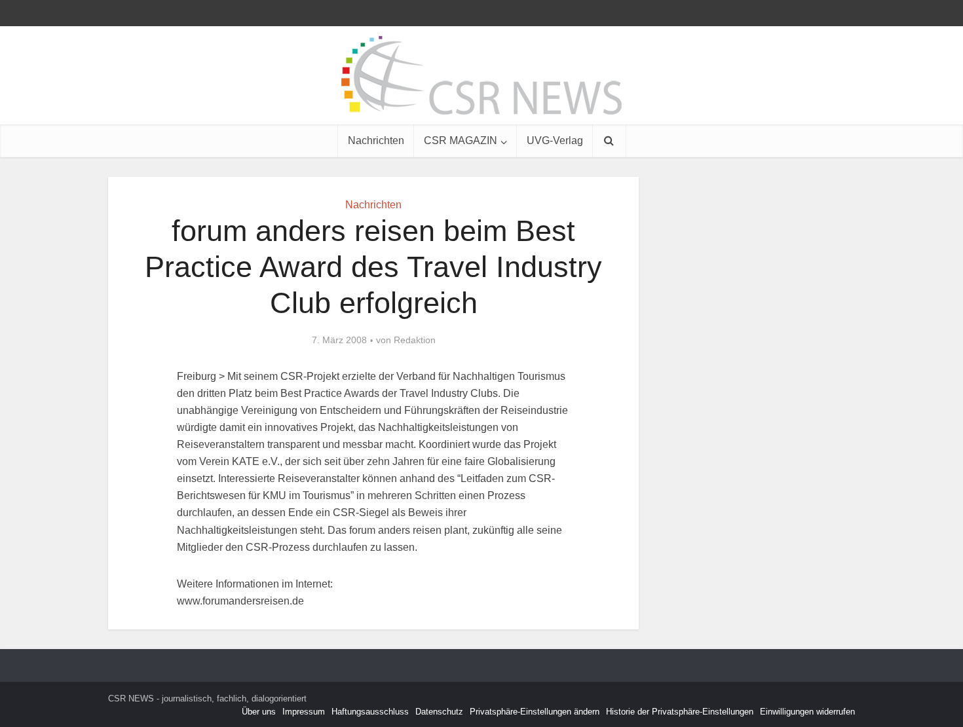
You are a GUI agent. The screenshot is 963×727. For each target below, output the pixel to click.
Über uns (259, 712)
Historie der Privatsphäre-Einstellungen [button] (679, 712)
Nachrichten (376, 140)
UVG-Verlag (555, 140)
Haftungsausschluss (370, 712)
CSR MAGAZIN (460, 140)
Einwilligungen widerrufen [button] (807, 712)
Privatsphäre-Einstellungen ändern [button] (534, 712)
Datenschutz (439, 712)
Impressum (303, 712)
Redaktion (415, 340)
